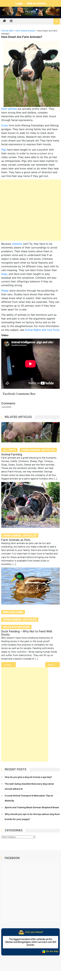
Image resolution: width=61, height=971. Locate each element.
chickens (17, 243)
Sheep (5, 290)
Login (19, 3)
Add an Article (36, 3)
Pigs (3, 149)
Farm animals (9, 108)
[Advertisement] (30, 210)
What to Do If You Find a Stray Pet (54, 664)
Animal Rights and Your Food (42, 329)
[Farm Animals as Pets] (30, 505)
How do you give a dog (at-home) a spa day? (28, 777)
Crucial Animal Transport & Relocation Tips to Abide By (29, 798)
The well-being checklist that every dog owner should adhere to (29, 786)
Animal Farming (11, 454)
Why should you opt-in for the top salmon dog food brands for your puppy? (32, 816)
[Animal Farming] (30, 432)
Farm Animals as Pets (15, 540)
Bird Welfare (13, 612)
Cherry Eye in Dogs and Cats (10, 664)
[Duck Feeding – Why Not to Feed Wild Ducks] (30, 586)
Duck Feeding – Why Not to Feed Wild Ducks (26, 633)
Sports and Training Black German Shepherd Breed (32, 807)
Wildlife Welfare (16, 627)
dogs (4, 273)
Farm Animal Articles (38, 450)
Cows (4, 125)
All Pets (9, 450)
